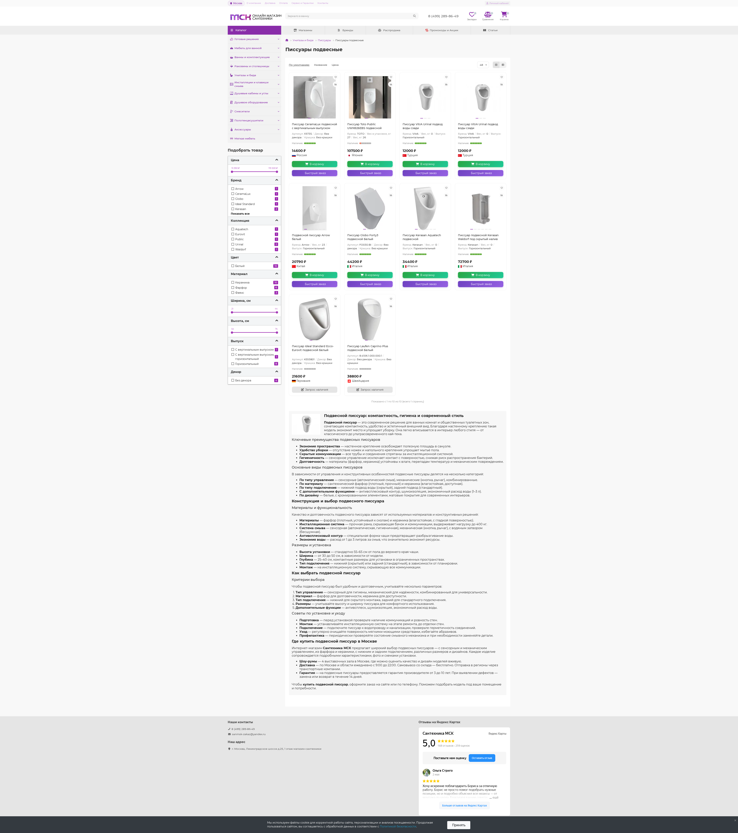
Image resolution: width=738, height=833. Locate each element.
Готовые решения (246, 39)
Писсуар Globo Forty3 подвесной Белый (362, 237)
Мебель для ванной (248, 48)
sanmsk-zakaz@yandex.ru (249, 734)
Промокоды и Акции (444, 30)
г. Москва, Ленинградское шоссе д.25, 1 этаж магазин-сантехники (276, 748)
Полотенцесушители (248, 120)
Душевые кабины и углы (251, 93)
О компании (254, 3)
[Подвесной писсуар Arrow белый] (314, 208)
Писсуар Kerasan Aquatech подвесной (422, 237)
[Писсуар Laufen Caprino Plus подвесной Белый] (370, 319)
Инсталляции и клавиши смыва (251, 84)
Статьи (493, 30)
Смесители (242, 111)
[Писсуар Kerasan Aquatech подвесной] (425, 208)
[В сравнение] (335, 84)
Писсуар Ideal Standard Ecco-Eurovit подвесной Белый (313, 348)
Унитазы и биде (245, 75)
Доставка (270, 3)
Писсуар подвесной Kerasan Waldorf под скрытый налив (478, 237)
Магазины (305, 30)
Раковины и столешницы (251, 66)
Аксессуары (242, 129)
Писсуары (324, 40)
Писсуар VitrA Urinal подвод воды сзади (423, 126)
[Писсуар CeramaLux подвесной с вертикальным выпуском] (314, 97)
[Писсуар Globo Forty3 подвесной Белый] (370, 208)
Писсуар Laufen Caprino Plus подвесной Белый (367, 348)
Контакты (322, 3)
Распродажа (391, 30)
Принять (458, 825)
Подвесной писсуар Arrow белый (311, 237)
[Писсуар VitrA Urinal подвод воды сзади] (425, 97)
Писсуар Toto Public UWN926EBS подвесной (364, 126)
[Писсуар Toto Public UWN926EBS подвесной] (370, 97)
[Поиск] (414, 16)
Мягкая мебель (244, 138)
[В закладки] (335, 77)
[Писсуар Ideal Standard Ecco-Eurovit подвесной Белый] (314, 319)
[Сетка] (496, 65)
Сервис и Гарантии (303, 3)
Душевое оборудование (251, 102)
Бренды (347, 30)
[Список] (502, 65)
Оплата (283, 3)
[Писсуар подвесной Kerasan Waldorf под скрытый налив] (480, 208)
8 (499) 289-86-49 (243, 728)
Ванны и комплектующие (252, 57)
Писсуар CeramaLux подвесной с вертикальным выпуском (314, 126)
